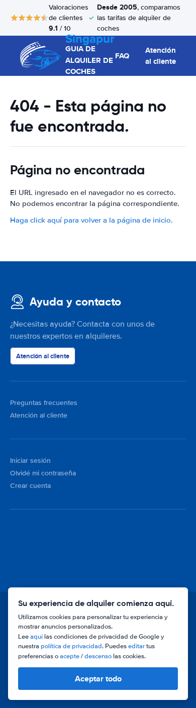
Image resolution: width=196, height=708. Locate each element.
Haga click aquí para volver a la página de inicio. (91, 220)
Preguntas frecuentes (43, 402)
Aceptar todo (98, 678)
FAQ (122, 55)
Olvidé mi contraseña (43, 473)
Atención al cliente (160, 56)
